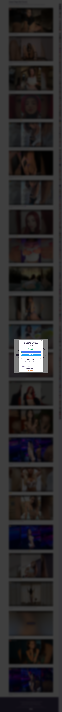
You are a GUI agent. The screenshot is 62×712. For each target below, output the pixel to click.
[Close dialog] (41, 340)
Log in (35, 368)
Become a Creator (31, 370)
